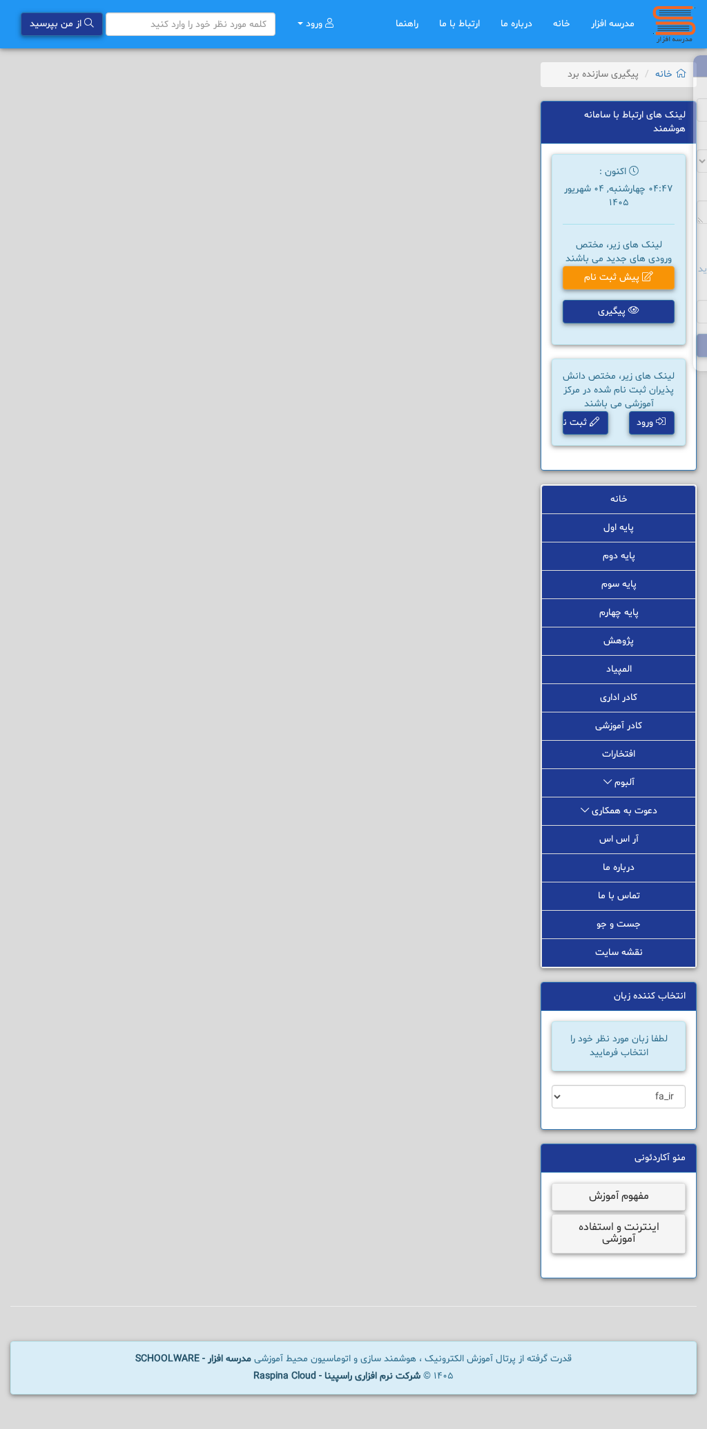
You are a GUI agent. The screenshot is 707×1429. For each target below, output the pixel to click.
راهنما (407, 23)
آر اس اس (619, 839)
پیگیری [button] (613, 311)
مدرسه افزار (613, 23)
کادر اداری (618, 697)
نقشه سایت (619, 952)
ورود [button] (646, 422)
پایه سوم (619, 584)
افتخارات (618, 754)
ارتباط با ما (459, 23)
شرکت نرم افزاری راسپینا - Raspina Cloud (336, 1376)
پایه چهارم (619, 612)
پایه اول (618, 527)
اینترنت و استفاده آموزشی (619, 1233)
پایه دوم (619, 555)
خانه (561, 23)
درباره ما (516, 23)
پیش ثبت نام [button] (613, 277)
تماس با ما (619, 895)
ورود (314, 23)
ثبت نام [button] (576, 422)
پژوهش (618, 640)
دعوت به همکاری (623, 810)
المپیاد (619, 669)
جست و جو (619, 924)
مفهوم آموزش (619, 1196)
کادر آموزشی (618, 725)
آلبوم (623, 782)
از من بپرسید (57, 23)
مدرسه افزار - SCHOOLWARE (193, 1358)
